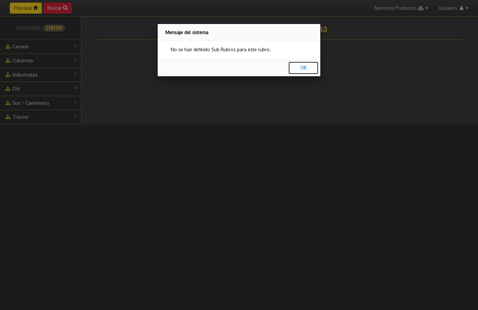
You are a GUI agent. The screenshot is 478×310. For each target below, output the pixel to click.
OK (303, 67)
